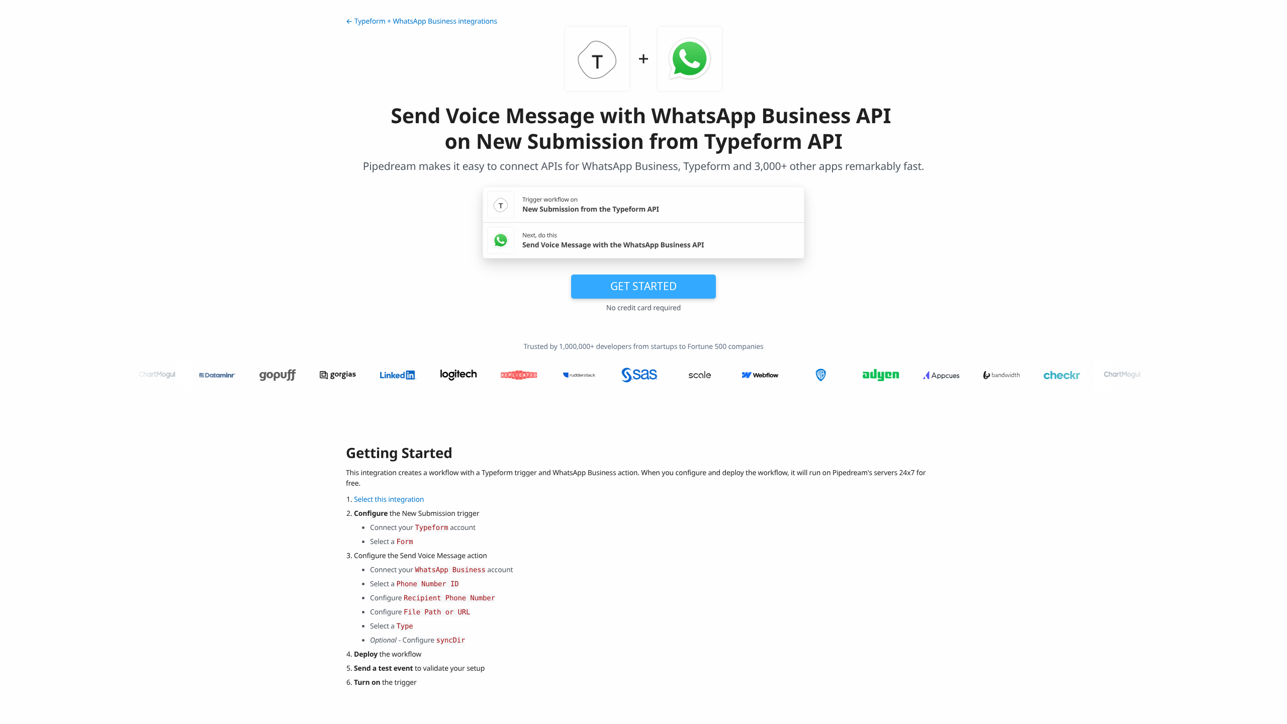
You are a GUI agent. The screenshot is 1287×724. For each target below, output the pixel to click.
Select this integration (389, 499)
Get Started (643, 286)
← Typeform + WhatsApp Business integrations (421, 21)
